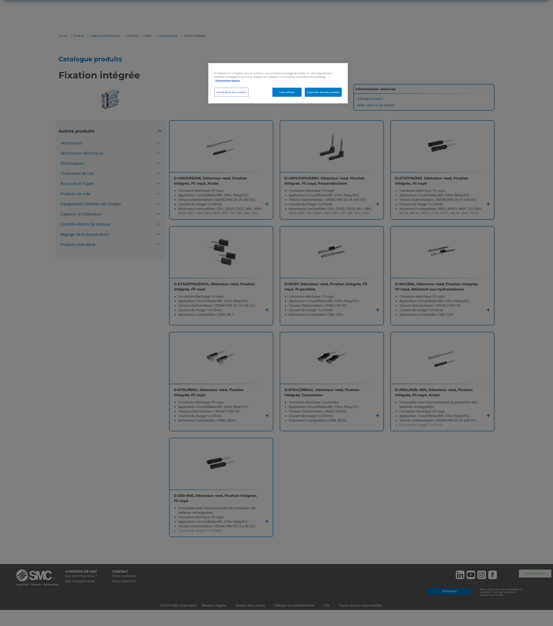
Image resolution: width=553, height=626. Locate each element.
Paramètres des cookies (231, 92)
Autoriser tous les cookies (323, 92)
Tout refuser (287, 92)
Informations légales (227, 80)
